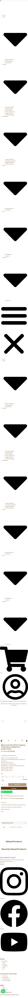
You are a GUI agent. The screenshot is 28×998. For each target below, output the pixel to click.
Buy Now (14, 788)
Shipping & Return (19, 798)
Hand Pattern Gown (9, 208)
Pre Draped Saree (9, 61)
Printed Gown (8, 210)
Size (2, 773)
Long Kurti (7, 256)
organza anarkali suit (17, 807)
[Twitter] (7, 811)
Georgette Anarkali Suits (10, 160)
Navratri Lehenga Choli (10, 111)
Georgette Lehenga (9, 107)
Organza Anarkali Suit (9, 159)
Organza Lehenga (9, 108)
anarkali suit (9, 807)
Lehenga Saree (8, 62)
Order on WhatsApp (7, 791)
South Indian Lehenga (9, 114)
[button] (14, 329)
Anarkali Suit (8, 804)
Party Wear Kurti (8, 254)
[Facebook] (5, 811)
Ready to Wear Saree (9, 59)
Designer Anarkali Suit (9, 162)
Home (4, 15)
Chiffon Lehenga (8, 110)
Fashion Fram (7, 809)
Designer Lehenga (9, 113)
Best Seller (14, 804)
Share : (2, 811)
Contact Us (7, 300)
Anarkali (5, 807)
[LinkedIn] (9, 811)
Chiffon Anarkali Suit (9, 164)
